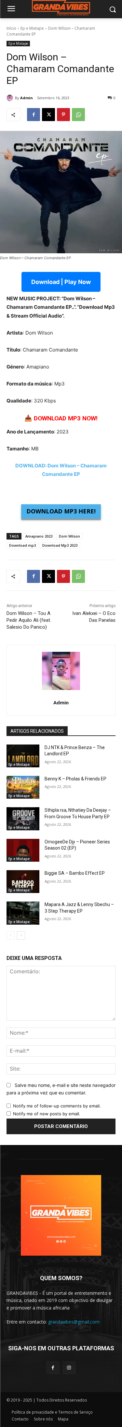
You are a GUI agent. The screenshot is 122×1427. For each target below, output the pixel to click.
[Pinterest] (63, 114)
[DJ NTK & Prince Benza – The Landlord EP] (23, 756)
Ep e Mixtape (32, 28)
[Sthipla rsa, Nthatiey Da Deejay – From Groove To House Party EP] (23, 818)
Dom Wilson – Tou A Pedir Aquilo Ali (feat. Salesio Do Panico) (29, 620)
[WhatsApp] (78, 114)
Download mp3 (22, 545)
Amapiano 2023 (38, 536)
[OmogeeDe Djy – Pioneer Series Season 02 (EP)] (23, 850)
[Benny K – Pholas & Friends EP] (23, 787)
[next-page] (21, 935)
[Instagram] (69, 1367)
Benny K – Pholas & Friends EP (75, 778)
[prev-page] (11, 935)
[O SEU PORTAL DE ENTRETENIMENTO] (61, 8)
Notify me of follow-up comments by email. (57, 1105)
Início (11, 28)
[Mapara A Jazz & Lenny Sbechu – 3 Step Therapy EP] (23, 913)
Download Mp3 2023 (59, 545)
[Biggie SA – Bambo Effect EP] (23, 881)
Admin (26, 97)
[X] (48, 114)
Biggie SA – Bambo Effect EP (75, 873)
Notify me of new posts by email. (46, 1113)
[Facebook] (33, 114)
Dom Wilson (69, 536)
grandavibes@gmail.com (74, 1322)
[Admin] (11, 98)
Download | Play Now (61, 281)
